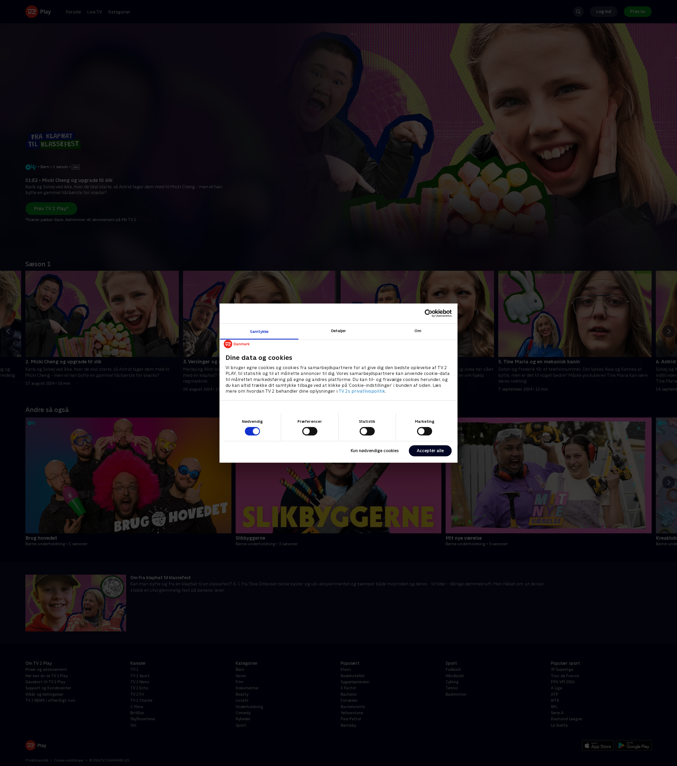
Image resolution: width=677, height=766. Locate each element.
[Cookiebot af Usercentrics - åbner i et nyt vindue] (428, 313)
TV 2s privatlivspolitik (361, 391)
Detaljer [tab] (338, 330)
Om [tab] (417, 330)
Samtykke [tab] (259, 331)
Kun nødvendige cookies (375, 450)
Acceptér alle (430, 450)
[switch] (309, 431)
